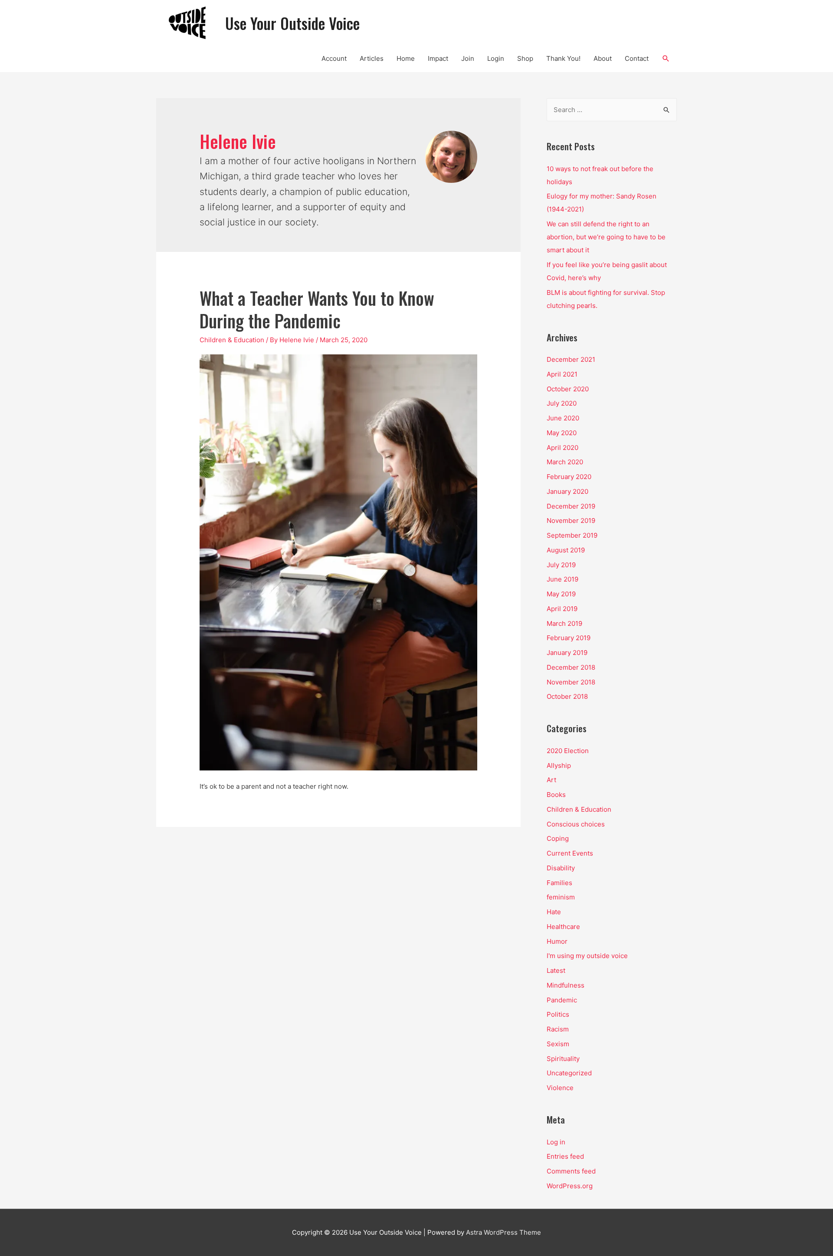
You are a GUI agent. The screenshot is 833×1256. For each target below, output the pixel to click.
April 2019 (562, 609)
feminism (561, 897)
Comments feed (571, 1171)
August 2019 (566, 550)
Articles (372, 58)
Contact (637, 58)
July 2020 (562, 403)
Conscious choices (576, 824)
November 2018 (571, 682)
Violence (560, 1088)
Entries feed (565, 1156)
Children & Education (232, 340)
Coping (558, 838)
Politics (558, 1014)
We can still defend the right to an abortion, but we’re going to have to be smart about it (606, 237)
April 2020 (562, 447)
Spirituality (563, 1058)
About (603, 58)
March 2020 (565, 462)
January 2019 (567, 652)
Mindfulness (565, 985)
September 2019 (572, 535)
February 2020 (569, 477)
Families (559, 883)
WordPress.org (570, 1186)
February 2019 (568, 638)
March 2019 (564, 623)
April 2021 (562, 374)
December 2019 (571, 506)
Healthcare (563, 926)
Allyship (559, 765)
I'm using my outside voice (587, 956)
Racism (558, 1029)
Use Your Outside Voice (292, 23)
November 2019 (571, 520)
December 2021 (571, 359)
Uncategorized (569, 1073)
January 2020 (567, 491)
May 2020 (562, 433)
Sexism (558, 1044)
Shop (525, 58)
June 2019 (562, 579)
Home (406, 58)
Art (551, 780)
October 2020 (568, 389)
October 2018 (567, 696)
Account (334, 58)
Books (556, 794)
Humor (557, 941)
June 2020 (563, 418)
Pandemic (562, 1000)
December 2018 (571, 667)
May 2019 (561, 594)
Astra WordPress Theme (503, 1232)
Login (495, 58)
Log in (556, 1142)
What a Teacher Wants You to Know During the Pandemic (317, 309)
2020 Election (568, 751)
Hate (554, 912)
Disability (561, 868)
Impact (438, 58)
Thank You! (563, 58)
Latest (556, 970)
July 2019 (561, 565)
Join (467, 58)
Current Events (570, 853)
